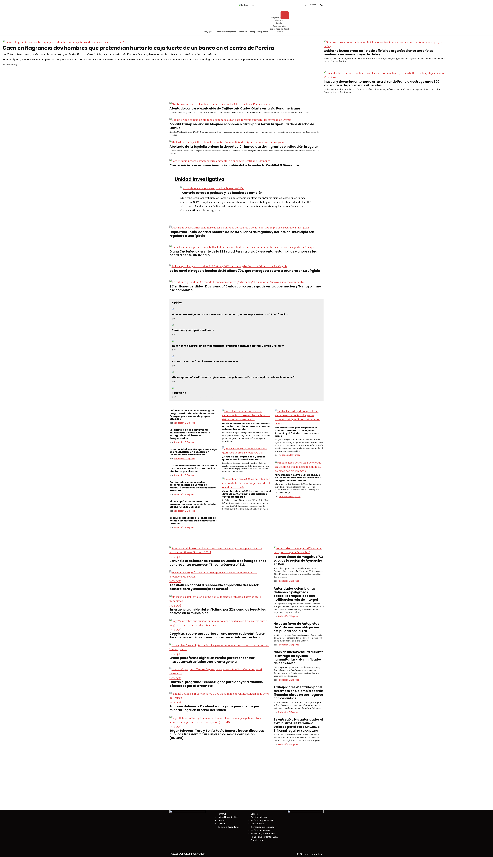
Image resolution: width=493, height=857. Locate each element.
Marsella (279, 31)
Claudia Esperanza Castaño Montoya (194, 396)
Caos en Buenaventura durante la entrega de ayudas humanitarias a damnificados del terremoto (299, 657)
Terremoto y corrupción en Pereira (193, 330)
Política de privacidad (262, 820)
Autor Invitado (183, 318)
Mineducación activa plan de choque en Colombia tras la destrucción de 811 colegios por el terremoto (298, 477)
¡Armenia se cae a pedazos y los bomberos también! (222, 193)
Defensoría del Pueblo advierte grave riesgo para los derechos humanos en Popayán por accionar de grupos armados (192, 414)
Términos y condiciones (263, 833)
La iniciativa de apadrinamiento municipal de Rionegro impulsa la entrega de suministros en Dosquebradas (189, 434)
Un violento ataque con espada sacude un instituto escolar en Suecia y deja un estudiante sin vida (246, 426)
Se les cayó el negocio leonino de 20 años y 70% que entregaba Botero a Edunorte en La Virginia (244, 271)
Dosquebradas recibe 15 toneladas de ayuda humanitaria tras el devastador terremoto (193, 520)
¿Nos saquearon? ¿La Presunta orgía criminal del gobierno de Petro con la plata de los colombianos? (233, 377)
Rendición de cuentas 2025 (264, 836)
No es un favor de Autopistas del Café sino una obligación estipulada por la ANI (296, 627)
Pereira (279, 23)
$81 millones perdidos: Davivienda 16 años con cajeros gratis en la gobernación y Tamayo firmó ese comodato (245, 288)
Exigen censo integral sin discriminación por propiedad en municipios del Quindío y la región (228, 345)
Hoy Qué (208, 31)
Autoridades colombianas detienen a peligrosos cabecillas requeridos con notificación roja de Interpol (296, 594)
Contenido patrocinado (262, 827)
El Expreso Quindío (259, 31)
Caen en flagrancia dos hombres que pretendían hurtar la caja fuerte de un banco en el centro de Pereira (138, 48)
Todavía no (179, 392)
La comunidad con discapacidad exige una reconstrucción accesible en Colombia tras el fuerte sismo (193, 451)
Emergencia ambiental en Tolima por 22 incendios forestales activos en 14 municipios (217, 611)
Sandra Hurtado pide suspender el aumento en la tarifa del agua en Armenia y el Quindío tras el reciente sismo (297, 432)
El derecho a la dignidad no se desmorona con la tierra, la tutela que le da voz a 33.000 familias (230, 314)
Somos (254, 813)
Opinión (243, 31)
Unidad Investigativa (226, 31)
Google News (257, 840)
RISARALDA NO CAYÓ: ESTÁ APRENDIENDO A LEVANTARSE (205, 361)
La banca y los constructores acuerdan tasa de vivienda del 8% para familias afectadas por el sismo (193, 468)
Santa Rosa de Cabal (279, 29)
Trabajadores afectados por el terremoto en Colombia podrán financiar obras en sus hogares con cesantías (298, 692)
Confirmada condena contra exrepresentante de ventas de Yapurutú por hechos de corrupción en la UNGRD (192, 486)
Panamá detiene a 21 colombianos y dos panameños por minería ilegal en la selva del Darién (214, 708)
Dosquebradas (279, 26)
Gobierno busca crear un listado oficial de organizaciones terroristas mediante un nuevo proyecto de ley (378, 53)
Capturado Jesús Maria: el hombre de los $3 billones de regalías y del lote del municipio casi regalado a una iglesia (242, 234)
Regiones (276, 17)
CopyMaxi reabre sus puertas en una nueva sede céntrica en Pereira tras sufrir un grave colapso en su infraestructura (217, 635)
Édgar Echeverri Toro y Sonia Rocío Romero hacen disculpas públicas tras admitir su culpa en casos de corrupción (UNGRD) (216, 734)
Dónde (221, 820)
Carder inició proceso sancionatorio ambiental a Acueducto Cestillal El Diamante (234, 165)
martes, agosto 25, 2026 (307, 5)
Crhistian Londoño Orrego (189, 365)
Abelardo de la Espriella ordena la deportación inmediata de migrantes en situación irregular (243, 146)
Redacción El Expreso (184, 422)
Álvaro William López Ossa (189, 381)
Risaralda (279, 20)
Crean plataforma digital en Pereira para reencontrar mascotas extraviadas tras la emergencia (212, 660)
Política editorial (259, 817)
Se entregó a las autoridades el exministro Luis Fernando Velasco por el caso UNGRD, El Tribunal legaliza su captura (298, 725)
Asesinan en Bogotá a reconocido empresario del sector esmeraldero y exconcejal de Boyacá (214, 587)
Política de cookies (260, 830)
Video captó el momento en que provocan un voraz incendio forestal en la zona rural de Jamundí (193, 504)
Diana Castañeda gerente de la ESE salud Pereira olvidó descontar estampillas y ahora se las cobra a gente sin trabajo (243, 253)
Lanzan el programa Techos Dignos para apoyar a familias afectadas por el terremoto (216, 684)
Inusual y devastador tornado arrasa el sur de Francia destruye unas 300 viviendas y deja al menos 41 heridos (381, 83)
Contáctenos (257, 823)
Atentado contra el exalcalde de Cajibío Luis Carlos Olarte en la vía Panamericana (234, 108)
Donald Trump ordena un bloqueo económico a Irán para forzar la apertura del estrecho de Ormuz (241, 126)
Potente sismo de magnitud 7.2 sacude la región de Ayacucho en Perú (298, 560)
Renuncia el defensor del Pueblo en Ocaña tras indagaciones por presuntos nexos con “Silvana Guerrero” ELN (217, 563)
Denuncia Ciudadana (228, 827)
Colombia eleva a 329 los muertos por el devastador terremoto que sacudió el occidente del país (246, 494)
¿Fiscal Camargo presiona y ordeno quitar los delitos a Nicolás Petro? (244, 458)
